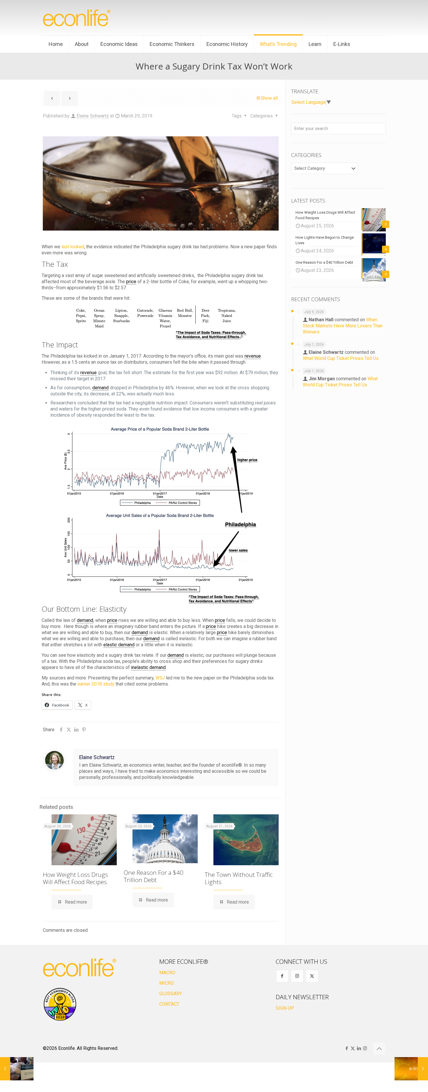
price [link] (131, 281)
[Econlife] (77, 17)
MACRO (167, 972)
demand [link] (100, 387)
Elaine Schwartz (93, 116)
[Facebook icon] (346, 1048)
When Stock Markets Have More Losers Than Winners (343, 326)
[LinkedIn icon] (359, 1048)
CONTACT (169, 1004)
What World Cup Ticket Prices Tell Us (341, 358)
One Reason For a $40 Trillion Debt (153, 876)
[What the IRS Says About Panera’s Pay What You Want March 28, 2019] (16, 1068)
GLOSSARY (170, 993)
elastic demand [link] (119, 644)
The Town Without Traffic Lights (239, 878)
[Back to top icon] (379, 1049)
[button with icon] (282, 976)
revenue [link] (253, 356)
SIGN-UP (285, 1008)
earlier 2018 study (95, 684)
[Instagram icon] (365, 1048)
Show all (269, 98)
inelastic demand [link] (148, 667)
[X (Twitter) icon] (353, 1048)
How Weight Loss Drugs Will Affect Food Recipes (75, 878)
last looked (72, 246)
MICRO (166, 983)
